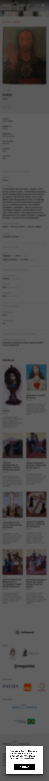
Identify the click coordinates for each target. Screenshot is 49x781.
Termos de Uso (27, 758)
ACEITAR (24, 767)
